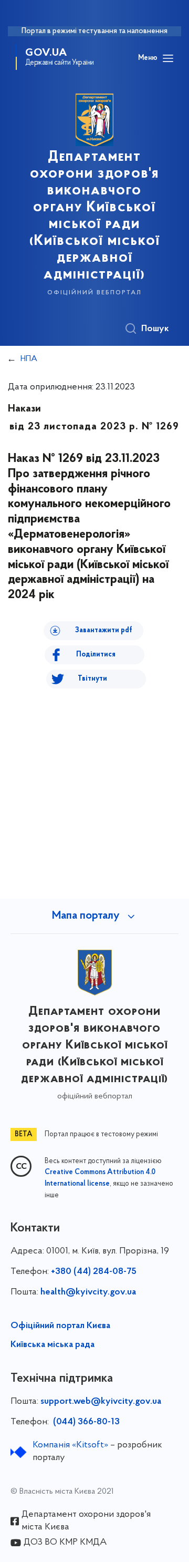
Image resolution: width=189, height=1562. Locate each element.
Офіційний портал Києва (60, 1326)
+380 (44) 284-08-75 (93, 1272)
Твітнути (92, 679)
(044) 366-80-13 (85, 1422)
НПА (28, 359)
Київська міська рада (52, 1345)
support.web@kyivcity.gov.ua (100, 1401)
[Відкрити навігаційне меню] (168, 58)
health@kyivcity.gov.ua (88, 1292)
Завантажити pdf (103, 630)
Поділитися (96, 655)
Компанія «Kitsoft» (70, 1445)
